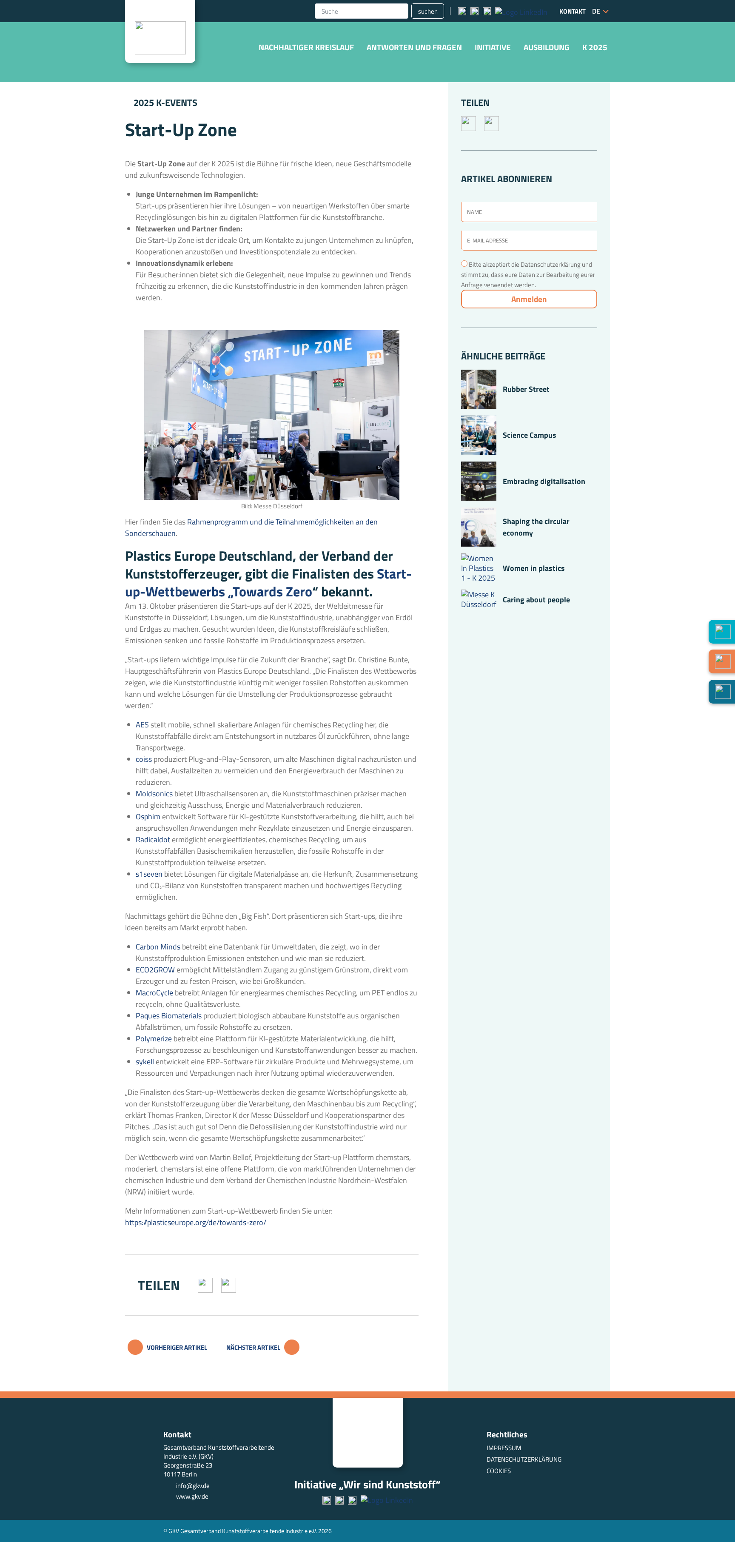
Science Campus (529, 435)
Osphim (148, 816)
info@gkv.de (193, 1486)
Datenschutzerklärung (524, 1459)
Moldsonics (154, 793)
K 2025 (594, 47)
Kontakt (572, 11)
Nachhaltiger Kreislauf (306, 47)
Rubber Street (526, 389)
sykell (145, 1061)
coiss (145, 759)
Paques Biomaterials (169, 1015)
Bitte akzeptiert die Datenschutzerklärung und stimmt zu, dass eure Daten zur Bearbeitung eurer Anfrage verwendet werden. (528, 274)
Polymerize (154, 1038)
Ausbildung (547, 47)
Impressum (504, 1448)
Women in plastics (534, 568)
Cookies (499, 1471)
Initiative (493, 47)
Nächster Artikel (254, 1347)
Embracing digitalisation (544, 481)
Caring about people (536, 599)
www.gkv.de (192, 1496)
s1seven (150, 874)
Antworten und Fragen (414, 47)
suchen (428, 11)
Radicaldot (153, 839)
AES (142, 724)
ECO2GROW (155, 969)
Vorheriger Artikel (176, 1347)
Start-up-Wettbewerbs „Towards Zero (268, 582)
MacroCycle (154, 992)
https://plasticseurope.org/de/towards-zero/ (195, 1222)
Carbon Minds (158, 946)
